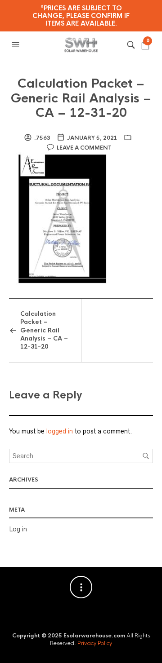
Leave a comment (84, 147)
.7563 (42, 137)
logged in (59, 431)
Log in (18, 529)
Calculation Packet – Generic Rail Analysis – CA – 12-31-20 (81, 98)
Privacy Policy (94, 643)
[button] (16, 44)
